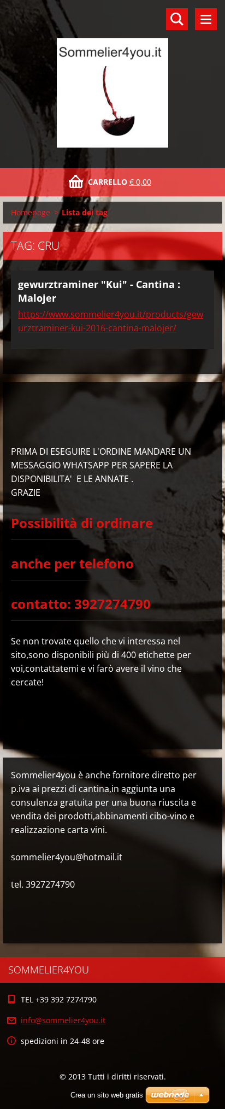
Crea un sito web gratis (106, 1095)
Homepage (30, 212)
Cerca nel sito (177, 19)
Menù (206, 19)
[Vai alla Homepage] (112, 77)
